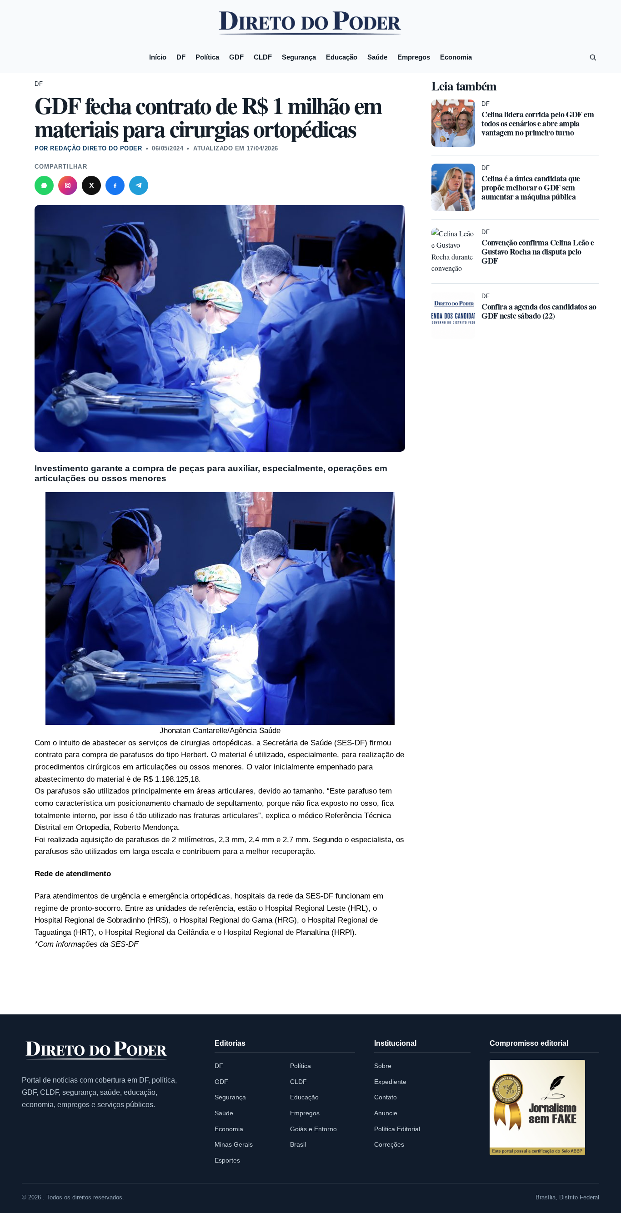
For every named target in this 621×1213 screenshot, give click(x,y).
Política (207, 57)
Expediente (390, 1081)
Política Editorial (397, 1129)
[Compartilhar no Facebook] (115, 185)
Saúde (377, 57)
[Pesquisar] (592, 57)
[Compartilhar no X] (91, 185)
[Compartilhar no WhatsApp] (44, 185)
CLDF (263, 57)
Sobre (382, 1065)
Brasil (298, 1144)
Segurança (299, 57)
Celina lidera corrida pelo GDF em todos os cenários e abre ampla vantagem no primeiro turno (537, 123)
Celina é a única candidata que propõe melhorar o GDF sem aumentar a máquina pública (530, 187)
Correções (389, 1144)
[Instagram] (67, 185)
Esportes (227, 1160)
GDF (236, 57)
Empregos (413, 57)
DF (180, 57)
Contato (385, 1097)
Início (157, 57)
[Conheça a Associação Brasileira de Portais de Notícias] (537, 1107)
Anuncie (385, 1113)
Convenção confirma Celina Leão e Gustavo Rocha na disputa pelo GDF (537, 251)
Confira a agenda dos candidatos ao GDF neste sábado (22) (538, 310)
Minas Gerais (234, 1144)
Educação (341, 57)
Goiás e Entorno (313, 1129)
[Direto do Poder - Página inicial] (97, 1051)
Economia (456, 57)
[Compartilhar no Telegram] (138, 185)
